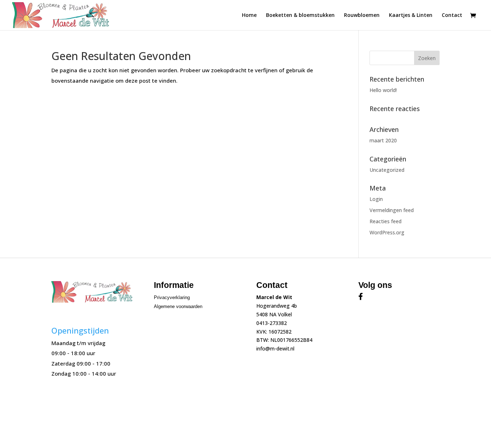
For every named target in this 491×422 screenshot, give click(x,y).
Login (376, 199)
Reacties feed (385, 221)
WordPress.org (387, 232)
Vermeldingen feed (392, 210)
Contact (452, 15)
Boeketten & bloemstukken (300, 15)
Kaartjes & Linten (410, 15)
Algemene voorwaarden (178, 306)
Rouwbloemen (362, 15)
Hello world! (383, 90)
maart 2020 (383, 140)
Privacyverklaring (172, 297)
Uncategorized (387, 169)
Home (249, 15)
